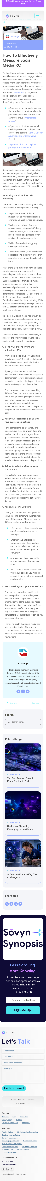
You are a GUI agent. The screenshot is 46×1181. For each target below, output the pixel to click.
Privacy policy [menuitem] (7, 1120)
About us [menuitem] (5, 1117)
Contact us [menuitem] (24, 1117)
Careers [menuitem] (19, 1120)
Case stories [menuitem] (20, 1103)
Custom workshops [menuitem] (9, 1152)
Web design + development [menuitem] (12, 1144)
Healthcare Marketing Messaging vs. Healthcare (20, 828)
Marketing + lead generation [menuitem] (27, 1132)
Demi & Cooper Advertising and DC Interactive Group (25, 136)
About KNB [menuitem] (22, 1100)
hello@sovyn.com (9, 1164)
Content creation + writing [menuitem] (11, 1138)
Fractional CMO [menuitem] (8, 1150)
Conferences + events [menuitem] (10, 1147)
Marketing (11, 43)
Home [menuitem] (13, 1100)
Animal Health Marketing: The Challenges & (22, 876)
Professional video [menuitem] (30, 1141)
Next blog (35, 703)
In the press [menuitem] (26, 1123)
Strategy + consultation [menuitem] (11, 1135)
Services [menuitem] (31, 1100)
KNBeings (15, 36)
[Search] (8, 722)
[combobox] (23, 722)
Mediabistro (19, 92)
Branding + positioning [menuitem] (10, 1141)
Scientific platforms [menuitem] (29, 1147)
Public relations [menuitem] (8, 1132)
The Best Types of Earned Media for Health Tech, (20, 780)
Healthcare (15, 774)
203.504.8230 (8, 1161)
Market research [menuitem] (23, 1150)
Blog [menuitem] (29, 1103)
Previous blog (12, 703)
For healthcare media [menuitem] (10, 1123)
